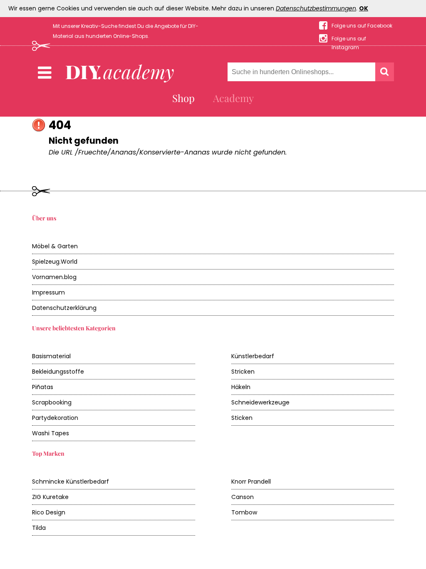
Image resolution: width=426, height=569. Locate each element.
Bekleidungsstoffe (58, 371)
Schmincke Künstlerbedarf (70, 481)
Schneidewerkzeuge (260, 402)
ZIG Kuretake (50, 497)
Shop (183, 98)
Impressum (48, 292)
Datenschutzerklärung (64, 308)
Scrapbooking (52, 402)
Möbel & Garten (55, 246)
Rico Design (48, 512)
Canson (242, 497)
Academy (233, 98)
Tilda (39, 528)
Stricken (243, 371)
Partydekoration (55, 418)
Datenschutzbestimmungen (316, 8)
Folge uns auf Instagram (349, 39)
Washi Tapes (50, 433)
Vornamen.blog (54, 277)
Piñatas (42, 387)
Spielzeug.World (54, 261)
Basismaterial (51, 356)
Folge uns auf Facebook (362, 25)
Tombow (244, 512)
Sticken (242, 418)
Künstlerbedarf (252, 356)
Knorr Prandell (251, 481)
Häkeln (240, 387)
